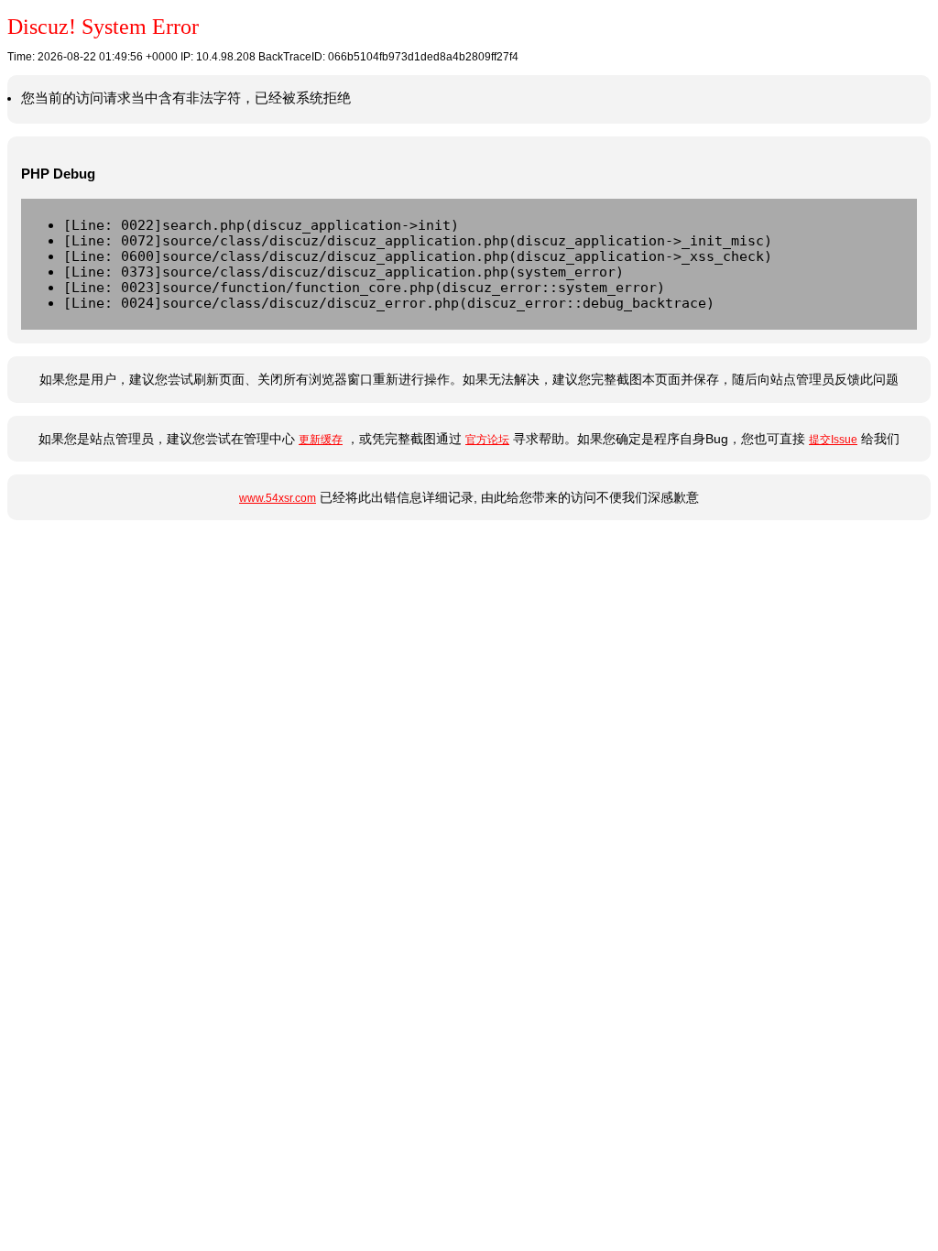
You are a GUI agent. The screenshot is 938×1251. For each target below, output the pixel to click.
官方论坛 (487, 439)
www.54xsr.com (277, 498)
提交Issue (833, 439)
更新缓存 (321, 439)
